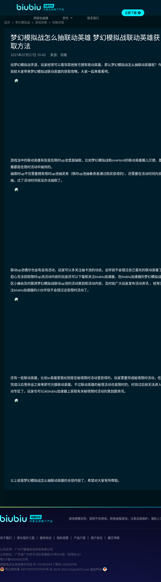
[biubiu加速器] (40, 7)
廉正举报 (113, 537)
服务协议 (46, 537)
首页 (7, 22)
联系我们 (93, 18)
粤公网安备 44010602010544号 (26, 569)
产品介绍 (80, 537)
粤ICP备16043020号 (14, 559)
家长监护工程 (26, 537)
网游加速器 (41, 18)
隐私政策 (63, 537)
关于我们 (6, 537)
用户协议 (97, 537)
